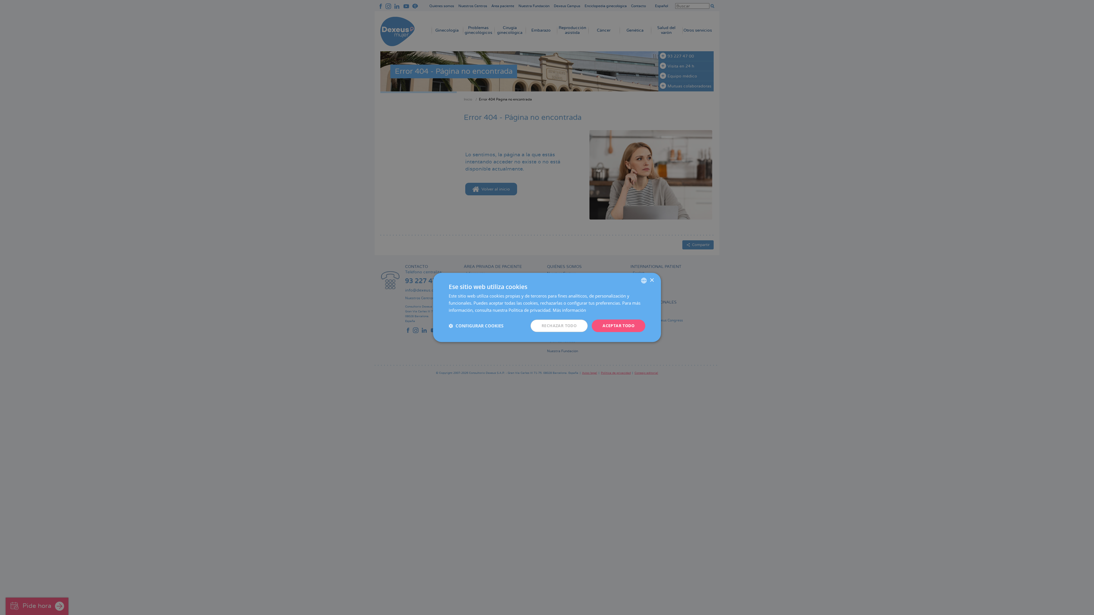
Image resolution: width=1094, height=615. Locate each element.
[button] (476, 326)
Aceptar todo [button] (618, 325)
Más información (569, 310)
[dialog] (547, 307)
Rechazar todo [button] (559, 325)
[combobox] (644, 280)
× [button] (652, 280)
